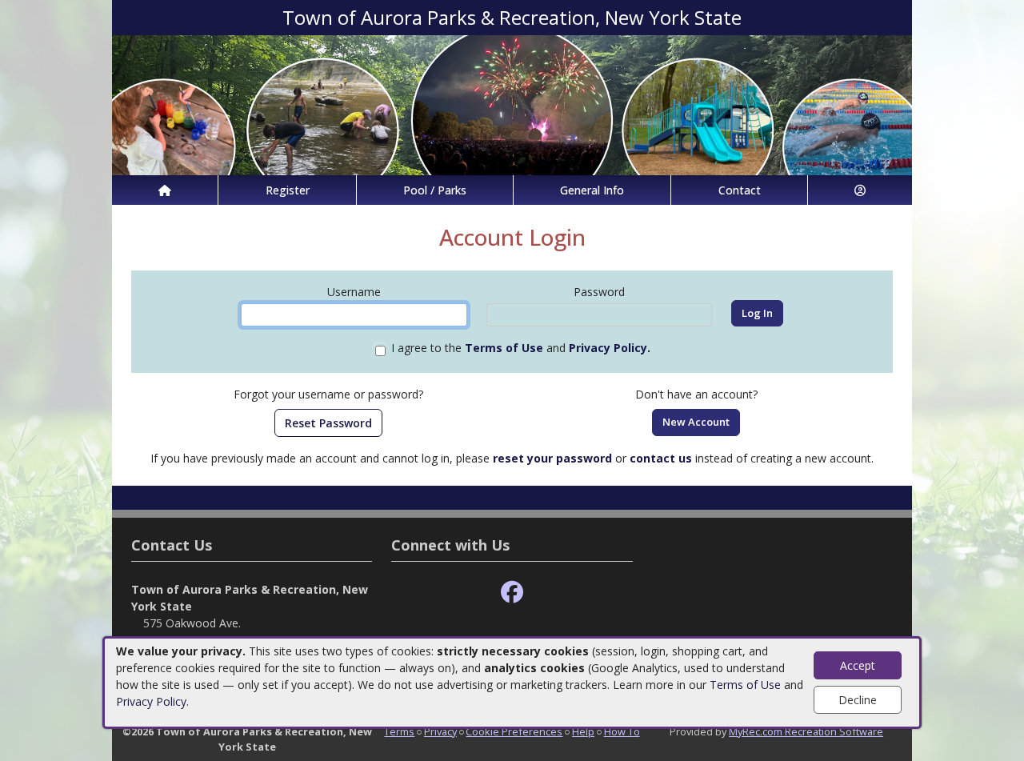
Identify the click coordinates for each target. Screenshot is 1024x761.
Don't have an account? (696, 394)
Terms (399, 731)
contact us (661, 458)
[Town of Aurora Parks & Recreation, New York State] (512, 103)
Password (599, 291)
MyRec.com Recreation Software (806, 731)
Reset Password (328, 423)
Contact (739, 190)
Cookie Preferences (514, 731)
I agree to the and (520, 347)
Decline (857, 699)
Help (583, 731)
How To (622, 731)
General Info (592, 190)
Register (288, 190)
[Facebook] (512, 592)
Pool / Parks (434, 190)
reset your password (552, 458)
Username (354, 291)
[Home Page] (165, 190)
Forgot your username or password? (328, 394)
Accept (857, 665)
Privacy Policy (151, 701)
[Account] (860, 190)
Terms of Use (745, 684)
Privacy (440, 731)
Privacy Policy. (609, 347)
